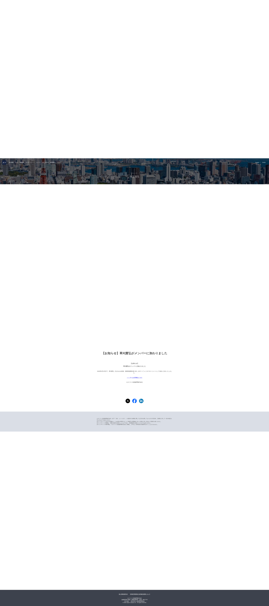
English (257, 162)
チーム (16, 162)
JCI (4, 162)
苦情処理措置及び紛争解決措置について (140, 594)
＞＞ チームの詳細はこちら (134, 377)
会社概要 (11, 162)
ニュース (38, 162)
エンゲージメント (30, 162)
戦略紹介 (22, 162)
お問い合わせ (45, 162)
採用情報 (52, 162)
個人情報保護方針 (123, 594)
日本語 (263, 162)
